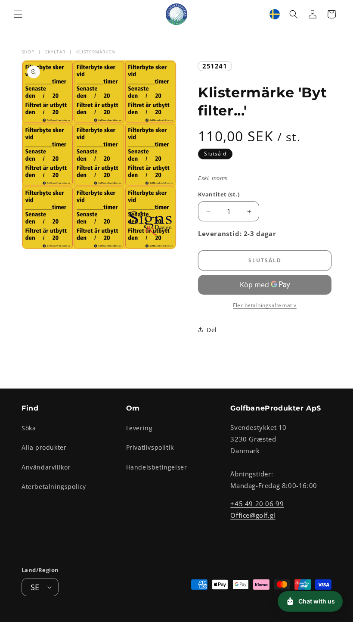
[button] (18, 14)
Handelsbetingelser (156, 467)
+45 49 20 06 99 (257, 503)
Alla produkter (44, 447)
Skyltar (55, 52)
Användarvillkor (46, 467)
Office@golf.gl (252, 515)
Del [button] (212, 330)
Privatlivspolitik (150, 447)
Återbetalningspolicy (54, 486)
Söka (29, 428)
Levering (139, 428)
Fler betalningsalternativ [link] (265, 305)
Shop (28, 52)
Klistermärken (95, 52)
